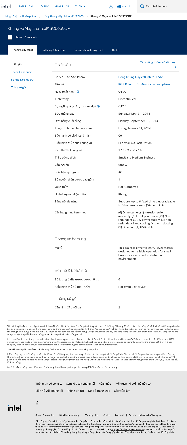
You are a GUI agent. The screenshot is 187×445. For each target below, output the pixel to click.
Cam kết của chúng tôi (80, 384)
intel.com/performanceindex (58, 426)
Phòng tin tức (76, 391)
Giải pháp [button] (62, 6)
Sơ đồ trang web (99, 391)
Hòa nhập (105, 384)
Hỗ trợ (115, 50)
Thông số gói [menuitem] (18, 87)
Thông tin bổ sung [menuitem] (21, 72)
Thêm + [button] (80, 6)
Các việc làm (122, 391)
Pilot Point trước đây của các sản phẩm (144, 84)
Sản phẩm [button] (26, 6)
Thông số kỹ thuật (22, 50)
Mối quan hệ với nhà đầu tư (133, 384)
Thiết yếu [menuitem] (16, 64)
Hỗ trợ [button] (44, 6)
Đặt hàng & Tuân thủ (53, 50)
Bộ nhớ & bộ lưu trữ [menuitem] (22, 79)
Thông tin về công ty (48, 384)
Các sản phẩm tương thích (88, 50)
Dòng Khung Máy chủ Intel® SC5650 (141, 77)
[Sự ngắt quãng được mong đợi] (98, 106)
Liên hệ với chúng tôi (49, 391)
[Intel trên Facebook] (37, 404)
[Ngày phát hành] (78, 91)
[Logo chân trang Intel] (15, 407)
